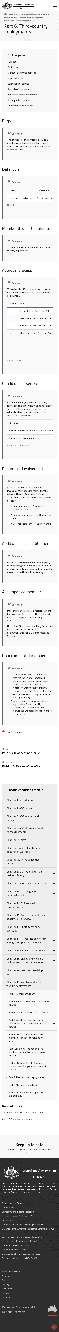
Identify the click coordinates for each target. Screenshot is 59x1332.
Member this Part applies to (22, 72)
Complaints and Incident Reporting (18, 1211)
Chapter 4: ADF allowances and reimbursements (24, 829)
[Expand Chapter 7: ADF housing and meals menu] (54, 862)
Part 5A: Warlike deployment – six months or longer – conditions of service (26, 1038)
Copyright (6, 1284)
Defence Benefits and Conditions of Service (22, 1253)
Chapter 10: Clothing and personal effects (21, 893)
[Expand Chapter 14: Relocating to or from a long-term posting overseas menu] (54, 940)
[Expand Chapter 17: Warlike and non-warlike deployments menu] (54, 984)
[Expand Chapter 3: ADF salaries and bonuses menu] (54, 818)
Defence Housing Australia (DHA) (17, 1216)
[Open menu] (55, 5)
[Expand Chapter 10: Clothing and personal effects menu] (54, 893)
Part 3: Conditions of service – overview (29, 1012)
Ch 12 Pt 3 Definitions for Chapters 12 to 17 (24, 1112)
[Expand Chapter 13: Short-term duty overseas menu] (54, 929)
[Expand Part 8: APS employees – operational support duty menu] (54, 1094)
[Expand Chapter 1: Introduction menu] (54, 800)
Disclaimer (7, 1288)
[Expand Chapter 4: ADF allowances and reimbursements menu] (54, 830)
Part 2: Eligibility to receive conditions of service (29, 1003)
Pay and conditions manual (25, 789)
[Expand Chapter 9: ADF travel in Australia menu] (54, 883)
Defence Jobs (8, 1207)
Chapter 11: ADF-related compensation (20, 905)
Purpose (12, 61)
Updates (6, 1297)
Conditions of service (18, 83)
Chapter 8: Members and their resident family (24, 873)
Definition (13, 67)
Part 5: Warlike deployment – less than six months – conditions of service (26, 1023)
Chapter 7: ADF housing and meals (22, 861)
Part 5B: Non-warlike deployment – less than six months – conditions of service (27, 1052)
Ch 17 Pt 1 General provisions (17, 1118)
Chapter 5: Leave (16, 840)
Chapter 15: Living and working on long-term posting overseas (24, 960)
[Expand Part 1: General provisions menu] (54, 994)
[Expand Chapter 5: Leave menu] (54, 840)
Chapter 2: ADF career (19, 808)
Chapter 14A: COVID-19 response (25, 950)
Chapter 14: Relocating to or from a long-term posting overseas (26, 940)
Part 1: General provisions (22, 993)
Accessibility (7, 1276)
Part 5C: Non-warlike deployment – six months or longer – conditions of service (27, 1066)
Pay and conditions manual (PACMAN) (19, 1258)
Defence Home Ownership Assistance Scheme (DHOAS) (28, 1228)
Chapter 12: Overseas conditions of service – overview (25, 916)
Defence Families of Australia (15, 1245)
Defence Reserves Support (14, 1249)
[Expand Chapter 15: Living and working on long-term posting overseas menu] (54, 960)
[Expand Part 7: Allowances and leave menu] (54, 1085)
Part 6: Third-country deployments (26, 1077)
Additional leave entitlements (22, 94)
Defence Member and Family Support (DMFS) (23, 1224)
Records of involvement (20, 89)
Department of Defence (13, 1203)
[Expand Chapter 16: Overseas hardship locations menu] (54, 972)
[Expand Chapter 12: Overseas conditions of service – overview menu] (54, 917)
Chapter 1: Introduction (20, 800)
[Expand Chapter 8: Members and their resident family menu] (54, 873)
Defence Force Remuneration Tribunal (19, 1241)
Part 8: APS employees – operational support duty (27, 1094)
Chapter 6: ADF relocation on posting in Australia (23, 849)
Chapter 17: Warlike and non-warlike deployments (23, 984)
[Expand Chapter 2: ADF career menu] (54, 808)
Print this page (14, 732)
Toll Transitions (9, 1220)
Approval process (17, 78)
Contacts (6, 1280)
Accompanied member (19, 100)
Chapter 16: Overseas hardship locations (24, 972)
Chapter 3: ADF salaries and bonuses (22, 818)
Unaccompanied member (20, 105)
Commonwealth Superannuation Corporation (22, 1236)
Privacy (5, 1293)
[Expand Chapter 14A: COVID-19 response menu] (54, 950)
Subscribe (12, 1149)
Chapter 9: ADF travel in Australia (26, 883)
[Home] (18, 5)
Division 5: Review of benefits (21, 766)
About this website (11, 1271)
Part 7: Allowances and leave (21, 753)
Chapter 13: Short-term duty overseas (23, 928)
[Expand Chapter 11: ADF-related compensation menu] (54, 905)
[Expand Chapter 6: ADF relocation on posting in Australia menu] (54, 850)
